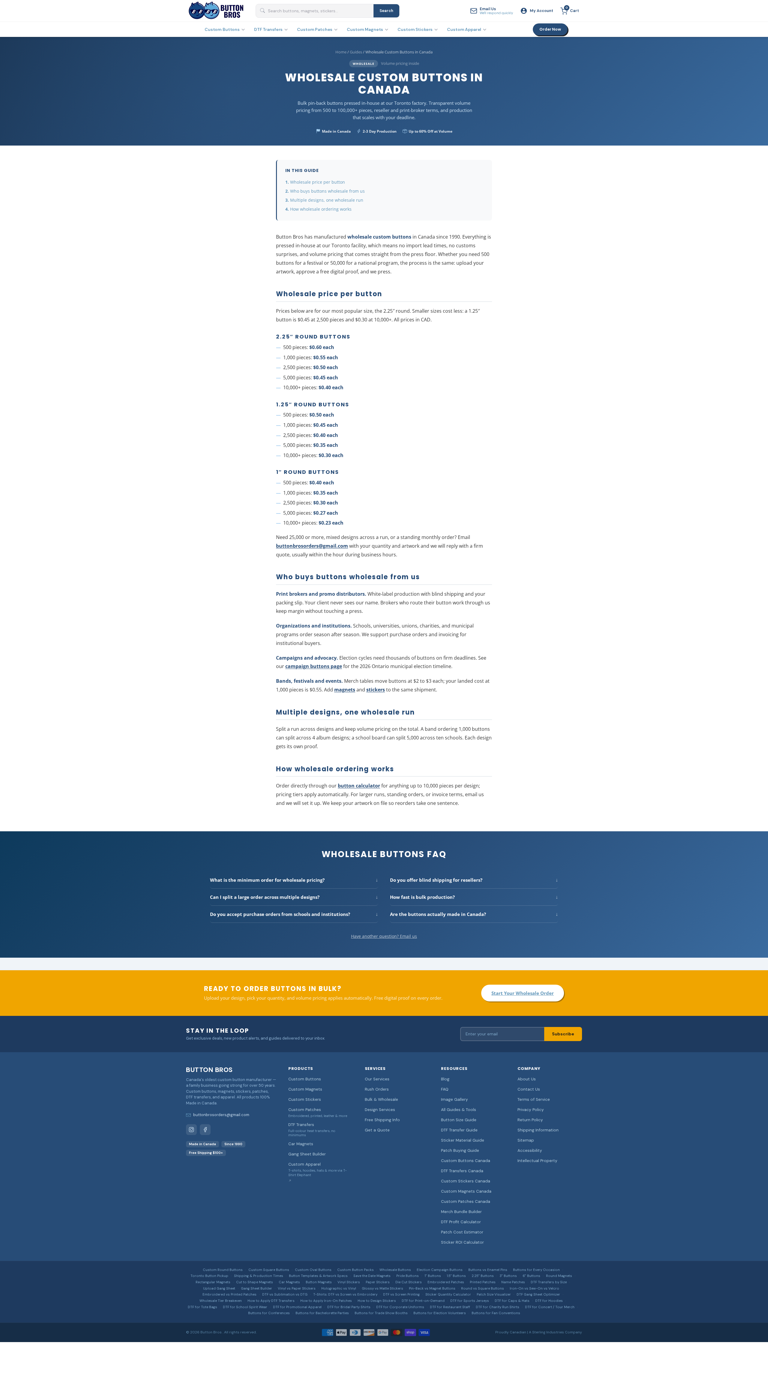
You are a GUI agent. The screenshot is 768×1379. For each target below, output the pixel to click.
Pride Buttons (407, 1276)
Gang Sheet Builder (307, 1154)
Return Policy (530, 1119)
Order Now (550, 29)
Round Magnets (559, 1276)
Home (340, 52)
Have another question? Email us (384, 936)
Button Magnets (319, 1282)
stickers (375, 689)
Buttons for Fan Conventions (496, 1313)
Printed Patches (483, 1282)
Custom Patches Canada (465, 1201)
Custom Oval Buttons (313, 1270)
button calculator (359, 785)
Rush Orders (377, 1089)
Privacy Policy (531, 1109)
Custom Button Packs (355, 1270)
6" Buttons (531, 1276)
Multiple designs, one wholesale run (326, 200)
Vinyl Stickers (349, 1282)
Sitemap (526, 1140)
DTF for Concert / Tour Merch (549, 1307)
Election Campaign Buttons (440, 1270)
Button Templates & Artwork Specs (318, 1276)
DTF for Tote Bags (202, 1307)
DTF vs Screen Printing (401, 1294)
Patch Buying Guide (460, 1150)
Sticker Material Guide (462, 1140)
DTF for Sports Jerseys (469, 1301)
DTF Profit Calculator (461, 1221)
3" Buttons (508, 1276)
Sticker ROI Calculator (462, 1242)
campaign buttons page (313, 666)
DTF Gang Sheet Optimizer (538, 1294)
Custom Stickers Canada (465, 1181)
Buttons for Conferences (269, 1313)
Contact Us (529, 1089)
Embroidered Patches (446, 1282)
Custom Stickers (415, 29)
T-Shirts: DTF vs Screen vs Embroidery (345, 1294)
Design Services (380, 1109)
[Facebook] (205, 1129)
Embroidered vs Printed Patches (229, 1294)
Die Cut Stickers (408, 1282)
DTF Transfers (268, 29)
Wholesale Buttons (395, 1270)
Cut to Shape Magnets (254, 1282)
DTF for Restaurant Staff (450, 1307)
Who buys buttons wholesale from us (327, 191)
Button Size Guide (458, 1119)
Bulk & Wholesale (381, 1099)
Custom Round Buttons (223, 1270)
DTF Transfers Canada (462, 1170)
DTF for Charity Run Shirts (497, 1307)
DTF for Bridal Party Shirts (348, 1307)
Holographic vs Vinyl (338, 1288)
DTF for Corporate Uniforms (400, 1307)
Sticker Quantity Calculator (448, 1294)
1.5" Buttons (456, 1276)
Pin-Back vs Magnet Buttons (432, 1288)
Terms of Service (534, 1099)
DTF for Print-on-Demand (423, 1301)
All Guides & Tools (458, 1109)
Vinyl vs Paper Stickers (297, 1288)
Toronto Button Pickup (209, 1276)
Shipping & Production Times (258, 1276)
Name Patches (513, 1282)
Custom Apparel (464, 29)
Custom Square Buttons (268, 1270)
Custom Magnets (365, 29)
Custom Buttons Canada (465, 1160)
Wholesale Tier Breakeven (221, 1301)
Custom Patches (314, 29)
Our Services (377, 1079)
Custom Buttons (222, 29)
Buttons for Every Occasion (536, 1270)
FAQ (444, 1089)
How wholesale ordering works (321, 209)
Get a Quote (377, 1130)
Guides (356, 52)
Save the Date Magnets (372, 1276)
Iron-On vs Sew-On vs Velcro (534, 1288)
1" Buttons (432, 1276)
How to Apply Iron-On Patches (326, 1301)
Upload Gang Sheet (219, 1288)
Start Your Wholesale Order (522, 993)
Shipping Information (538, 1130)
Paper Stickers (378, 1282)
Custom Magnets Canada (466, 1191)
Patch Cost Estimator (462, 1232)
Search (386, 10)
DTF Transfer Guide (459, 1130)
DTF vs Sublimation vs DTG (285, 1294)
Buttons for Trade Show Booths (381, 1313)
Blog (445, 1079)
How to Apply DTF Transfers (271, 1301)
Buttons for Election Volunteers (439, 1313)
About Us (527, 1079)
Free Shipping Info (382, 1119)
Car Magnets (300, 1143)
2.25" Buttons (483, 1276)
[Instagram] (191, 1129)
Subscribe (563, 1034)
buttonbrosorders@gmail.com (312, 546)
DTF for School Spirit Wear (245, 1307)
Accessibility (530, 1150)
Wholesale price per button (317, 182)
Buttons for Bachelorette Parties (322, 1313)
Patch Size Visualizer (494, 1294)
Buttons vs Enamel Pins (487, 1270)
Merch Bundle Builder (461, 1211)
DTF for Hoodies (549, 1301)
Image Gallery (454, 1099)
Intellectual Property (537, 1160)
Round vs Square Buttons (482, 1288)
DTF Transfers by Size (549, 1282)
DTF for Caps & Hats (512, 1301)
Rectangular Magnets (213, 1282)
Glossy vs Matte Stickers (382, 1288)
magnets (344, 689)
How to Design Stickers (377, 1301)
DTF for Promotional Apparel (297, 1307)
